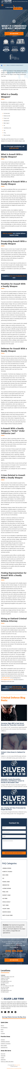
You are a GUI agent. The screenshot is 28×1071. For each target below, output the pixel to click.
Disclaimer (9, 1068)
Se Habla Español (9, 7)
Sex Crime (4, 898)
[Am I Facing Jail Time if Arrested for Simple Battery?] (14, 797)
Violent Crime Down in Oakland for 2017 (13, 753)
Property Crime (6, 895)
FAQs (4, 65)
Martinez (3, 1059)
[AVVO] (6, 50)
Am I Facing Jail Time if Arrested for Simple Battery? (13, 809)
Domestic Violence (7, 872)
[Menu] (2, 5)
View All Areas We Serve (7, 1061)
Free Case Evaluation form (18, 276)
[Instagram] (12, 1012)
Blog (2, 1029)
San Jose (3, 984)
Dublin (2, 1058)
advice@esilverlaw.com (7, 680)
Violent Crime (6, 909)
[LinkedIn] (9, 1012)
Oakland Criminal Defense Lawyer (1, 65)
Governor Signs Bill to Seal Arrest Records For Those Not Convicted (12, 724)
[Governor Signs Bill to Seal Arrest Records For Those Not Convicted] (14, 713)
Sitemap (3, 1033)
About (2, 1025)
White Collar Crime (7, 915)
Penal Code (5, 892)
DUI (3, 878)
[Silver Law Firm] (6, 2)
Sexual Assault (6, 902)
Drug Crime (5, 875)
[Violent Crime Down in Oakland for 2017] (14, 741)
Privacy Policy (19, 1068)
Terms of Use (13, 1068)
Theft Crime (5, 905)
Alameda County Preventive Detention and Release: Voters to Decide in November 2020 (12, 781)
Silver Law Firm (17, 1065)
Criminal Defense (6, 868)
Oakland (3, 975)
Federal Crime (6, 882)
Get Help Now (14, 34)
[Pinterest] (15, 1012)
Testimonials (4, 1027)
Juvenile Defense (6, 888)
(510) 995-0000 (18, 8)
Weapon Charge (6, 912)
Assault (3, 1040)
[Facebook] (2, 1012)
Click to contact (8, 233)
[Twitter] (5, 1012)
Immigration (5, 885)
